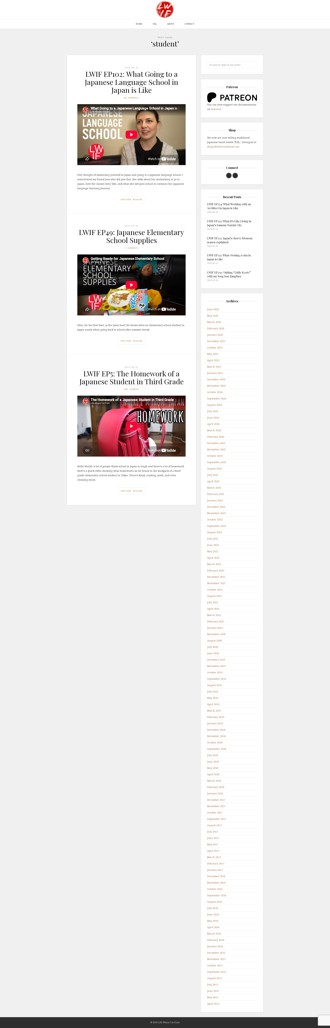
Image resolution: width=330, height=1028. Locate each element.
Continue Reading (131, 199)
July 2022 (212, 538)
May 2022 (212, 551)
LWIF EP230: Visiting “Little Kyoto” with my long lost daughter (229, 274)
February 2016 (215, 940)
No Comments (131, 98)
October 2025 (215, 347)
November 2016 (216, 882)
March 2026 (214, 322)
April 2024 (213, 424)
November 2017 (216, 806)
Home (139, 23)
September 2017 (216, 819)
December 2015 (216, 952)
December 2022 (216, 506)
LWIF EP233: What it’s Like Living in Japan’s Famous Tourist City (229, 223)
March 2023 (214, 487)
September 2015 (216, 971)
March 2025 (214, 366)
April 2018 (213, 774)
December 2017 (216, 799)
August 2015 (214, 978)
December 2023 (216, 443)
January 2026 (215, 334)
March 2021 (214, 615)
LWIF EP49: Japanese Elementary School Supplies (131, 236)
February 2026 (215, 328)
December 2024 (216, 379)
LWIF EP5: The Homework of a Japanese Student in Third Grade (131, 377)
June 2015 (213, 991)
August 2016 (214, 901)
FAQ (155, 23)
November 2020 (216, 634)
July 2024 (212, 411)
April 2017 (213, 850)
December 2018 (216, 729)
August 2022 (214, 532)
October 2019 (215, 672)
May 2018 (212, 768)
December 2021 (216, 576)
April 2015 (213, 1003)
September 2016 (216, 895)
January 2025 (215, 373)
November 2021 (216, 583)
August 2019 (214, 685)
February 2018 (215, 787)
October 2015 (215, 965)
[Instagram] (235, 175)
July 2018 (212, 755)
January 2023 (215, 500)
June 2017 (213, 838)
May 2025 (212, 354)
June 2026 (213, 309)
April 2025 (213, 360)
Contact (189, 23)
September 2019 (216, 678)
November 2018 (216, 736)
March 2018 (214, 780)
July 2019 (212, 691)
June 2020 (213, 653)
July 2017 (212, 831)
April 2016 (213, 927)
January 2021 (215, 627)
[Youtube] (229, 175)
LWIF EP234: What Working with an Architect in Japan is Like (229, 206)
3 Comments (131, 248)
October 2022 (215, 519)
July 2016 (212, 908)
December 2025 (216, 341)
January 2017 (215, 870)
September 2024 (216, 398)
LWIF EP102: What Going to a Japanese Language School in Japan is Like (131, 82)
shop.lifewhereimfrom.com (223, 146)
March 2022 (214, 564)
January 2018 (215, 793)
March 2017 (214, 857)
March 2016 (214, 933)
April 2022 (213, 557)
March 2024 (214, 430)
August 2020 (214, 640)
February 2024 (215, 436)
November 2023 (216, 449)
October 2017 (215, 812)
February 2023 (215, 494)
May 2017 (212, 844)
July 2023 (212, 475)
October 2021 (215, 589)
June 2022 (213, 545)
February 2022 (215, 570)
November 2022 (216, 513)
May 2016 (212, 920)
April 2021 (213, 608)
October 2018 (215, 742)
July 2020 (212, 647)
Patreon (215, 109)
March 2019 (214, 710)
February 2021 (215, 621)
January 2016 (215, 946)
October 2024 (215, 392)
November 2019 (216, 666)
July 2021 (212, 602)
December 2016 (216, 876)
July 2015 (212, 984)
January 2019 (215, 723)
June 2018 (213, 761)
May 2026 (212, 315)
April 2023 (213, 481)
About (170, 23)
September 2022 (216, 526)
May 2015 (212, 997)
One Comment (131, 389)
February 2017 (215, 863)
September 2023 (216, 462)
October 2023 (215, 455)
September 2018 (216, 748)
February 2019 (215, 717)
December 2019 (216, 659)
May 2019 (212, 698)
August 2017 (214, 825)
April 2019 (213, 704)
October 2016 (215, 889)
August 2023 (214, 468)
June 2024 (213, 417)
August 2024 (214, 404)
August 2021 (214, 596)
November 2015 (216, 959)
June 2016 (213, 914)
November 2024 (216, 385)
